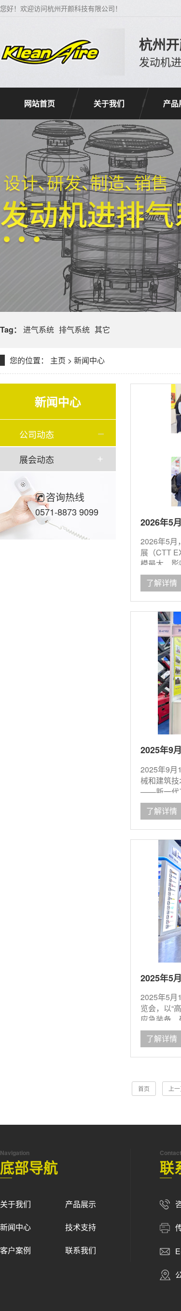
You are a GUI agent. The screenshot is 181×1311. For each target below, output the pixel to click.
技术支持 (80, 1227)
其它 (102, 329)
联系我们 (80, 1250)
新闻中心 (89, 360)
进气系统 (38, 329)
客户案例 (15, 1250)
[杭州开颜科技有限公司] (50, 52)
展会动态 (36, 459)
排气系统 (74, 329)
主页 (58, 360)
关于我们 (109, 103)
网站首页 (39, 103)
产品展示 (80, 1203)
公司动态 (36, 434)
